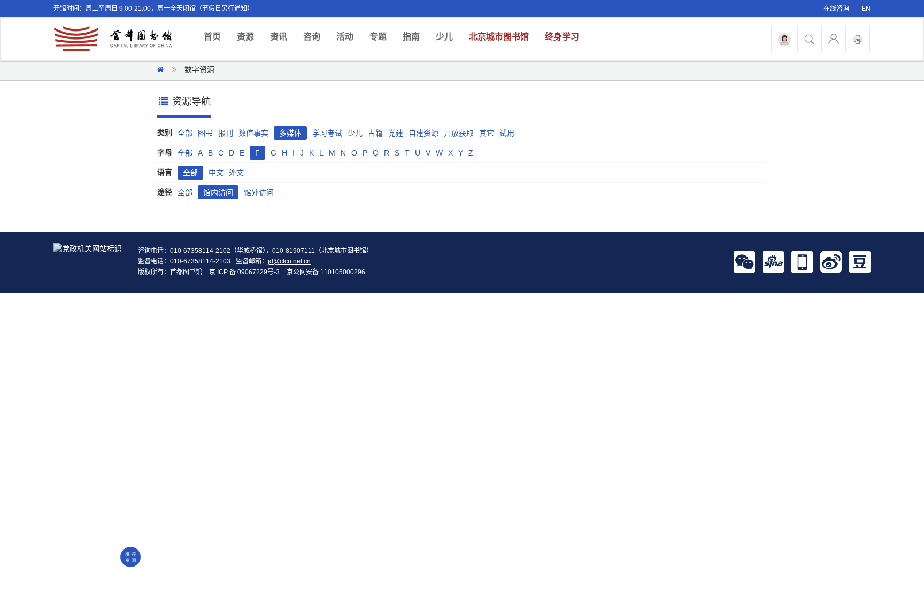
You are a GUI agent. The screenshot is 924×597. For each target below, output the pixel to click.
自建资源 (423, 133)
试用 (506, 133)
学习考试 (327, 133)
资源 (245, 36)
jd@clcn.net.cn (289, 261)
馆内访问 (218, 192)
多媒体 (290, 133)
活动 (344, 36)
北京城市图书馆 (499, 36)
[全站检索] (809, 39)
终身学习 (562, 36)
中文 (216, 172)
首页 (216, 36)
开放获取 (459, 133)
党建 (395, 133)
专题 (378, 36)
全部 (185, 133)
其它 (486, 133)
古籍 (375, 133)
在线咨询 (836, 8)
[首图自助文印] (857, 39)
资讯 (278, 36)
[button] (744, 261)
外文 (236, 172)
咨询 (311, 36)
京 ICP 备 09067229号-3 (245, 272)
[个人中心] (833, 39)
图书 (205, 133)
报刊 (225, 133)
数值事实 (253, 133)
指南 (411, 36)
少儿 (444, 36)
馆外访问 (259, 192)
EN (866, 8)
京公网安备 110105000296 (326, 272)
